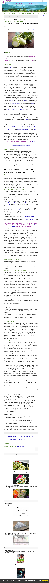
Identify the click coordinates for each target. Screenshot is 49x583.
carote (9, 104)
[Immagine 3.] (22, 43)
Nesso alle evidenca (18, 393)
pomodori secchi (34, 212)
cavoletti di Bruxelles (16, 209)
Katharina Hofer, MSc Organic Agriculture (14, 438)
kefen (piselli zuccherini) (10, 202)
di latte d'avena (32, 126)
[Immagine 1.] (18, 43)
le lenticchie (28, 98)
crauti (27, 119)
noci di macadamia (13, 126)
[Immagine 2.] (20, 43)
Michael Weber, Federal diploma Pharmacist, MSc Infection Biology (19, 436)
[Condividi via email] (44, 15)
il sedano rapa (32, 218)
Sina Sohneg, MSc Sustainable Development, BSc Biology (17, 439)
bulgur (14, 103)
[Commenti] (39, 15)
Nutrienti (35, 433)
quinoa (18, 103)
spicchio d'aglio (11, 129)
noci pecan (19, 126)
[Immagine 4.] (24, 43)
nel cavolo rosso (25, 202)
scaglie (14, 127)
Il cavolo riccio (11, 211)
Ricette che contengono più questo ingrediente (24, 142)
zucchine (32, 103)
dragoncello (19, 109)
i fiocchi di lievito (29, 219)
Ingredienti (6, 16)
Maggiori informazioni (5, 581)
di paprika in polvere (21, 129)
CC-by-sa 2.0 (10, 48)
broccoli (9, 67)
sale (27, 129)
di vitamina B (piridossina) (30, 216)
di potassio (11, 208)
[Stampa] (43, 15)
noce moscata (9, 109)
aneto (24, 109)
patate (11, 100)
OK (44, 580)
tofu (27, 100)
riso (12, 103)
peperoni (12, 104)
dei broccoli (30, 209)
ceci (24, 100)
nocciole (23, 126)
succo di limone (25, 127)
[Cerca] (41, 1)
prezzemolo (14, 109)
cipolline (5, 104)
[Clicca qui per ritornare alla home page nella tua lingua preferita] (4, 3)
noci (7, 126)
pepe (29, 129)
